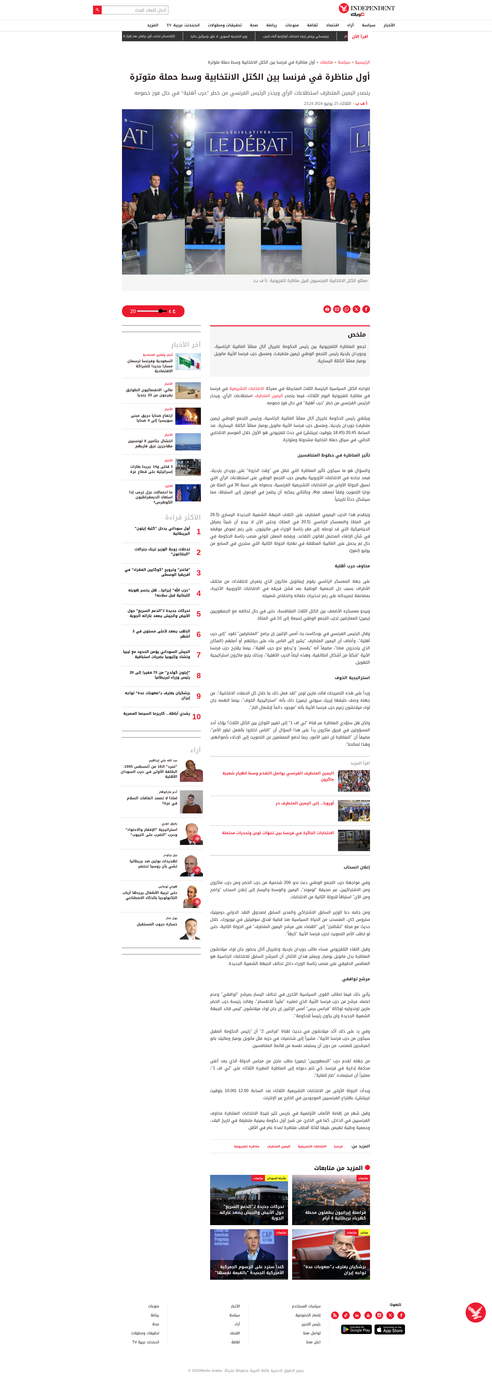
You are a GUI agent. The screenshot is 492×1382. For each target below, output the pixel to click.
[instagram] (379, 1315)
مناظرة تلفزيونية (247, 1146)
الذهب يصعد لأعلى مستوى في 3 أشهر (161, 634)
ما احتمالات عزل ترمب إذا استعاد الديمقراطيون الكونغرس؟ (151, 497)
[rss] (335, 1315)
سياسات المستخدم (306, 1306)
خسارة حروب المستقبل (157, 924)
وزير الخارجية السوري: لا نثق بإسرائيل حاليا (249, 36)
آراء (350, 25)
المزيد (152, 25)
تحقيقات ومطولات (225, 25)
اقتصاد (332, 25)
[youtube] (368, 1315)
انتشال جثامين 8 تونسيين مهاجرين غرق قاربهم (150, 444)
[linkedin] (357, 1315)
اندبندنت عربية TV (183, 25)
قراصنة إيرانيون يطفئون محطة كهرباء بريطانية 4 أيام (335, 1215)
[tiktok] (346, 1315)
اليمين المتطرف (268, 396)
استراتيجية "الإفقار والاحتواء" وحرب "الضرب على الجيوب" (151, 832)
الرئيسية (362, 62)
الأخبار (389, 25)
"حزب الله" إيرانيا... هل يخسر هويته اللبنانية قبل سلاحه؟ (159, 593)
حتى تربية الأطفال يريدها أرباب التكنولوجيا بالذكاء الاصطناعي (149, 895)
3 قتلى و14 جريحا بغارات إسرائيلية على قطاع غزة (151, 469)
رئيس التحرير (311, 1324)
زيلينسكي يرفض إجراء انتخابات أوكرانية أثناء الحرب (326, 36)
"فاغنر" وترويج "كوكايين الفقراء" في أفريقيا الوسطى (157, 572)
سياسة (368, 25)
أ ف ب (362, 103)
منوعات (292, 25)
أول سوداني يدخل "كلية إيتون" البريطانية (162, 531)
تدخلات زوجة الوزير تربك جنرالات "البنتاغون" (162, 552)
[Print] (327, 309)
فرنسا (338, 1146)
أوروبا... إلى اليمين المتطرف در (305, 803)
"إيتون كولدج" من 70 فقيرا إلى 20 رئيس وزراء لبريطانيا (160, 675)
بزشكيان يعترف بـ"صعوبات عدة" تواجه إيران (334, 1270)
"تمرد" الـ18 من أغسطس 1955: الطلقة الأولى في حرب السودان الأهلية (149, 771)
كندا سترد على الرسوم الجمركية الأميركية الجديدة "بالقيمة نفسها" (249, 1270)
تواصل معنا (312, 1333)
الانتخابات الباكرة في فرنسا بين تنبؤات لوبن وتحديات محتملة (278, 833)
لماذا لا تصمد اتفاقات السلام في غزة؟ (152, 801)
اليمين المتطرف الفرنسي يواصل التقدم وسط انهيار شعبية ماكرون (278, 776)
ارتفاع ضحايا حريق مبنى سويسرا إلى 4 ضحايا (152, 418)
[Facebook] (401, 1315)
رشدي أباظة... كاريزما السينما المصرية (156, 713)
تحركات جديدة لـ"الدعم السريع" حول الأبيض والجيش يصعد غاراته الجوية (252, 1212)
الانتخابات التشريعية (246, 388)
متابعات (326, 62)
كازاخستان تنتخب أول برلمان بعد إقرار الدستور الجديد (171, 36)
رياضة (271, 25)
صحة (254, 25)
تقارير (169, 486)
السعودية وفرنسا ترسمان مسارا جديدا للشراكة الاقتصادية (150, 366)
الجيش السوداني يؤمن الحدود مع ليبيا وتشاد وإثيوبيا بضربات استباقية (156, 654)
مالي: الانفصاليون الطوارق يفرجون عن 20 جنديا (149, 393)
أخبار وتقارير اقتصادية (158, 355)
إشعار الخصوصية (308, 1315)
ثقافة (312, 25)
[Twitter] (390, 1315)
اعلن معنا (313, 1342)
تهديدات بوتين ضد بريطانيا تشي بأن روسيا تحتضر (153, 864)
